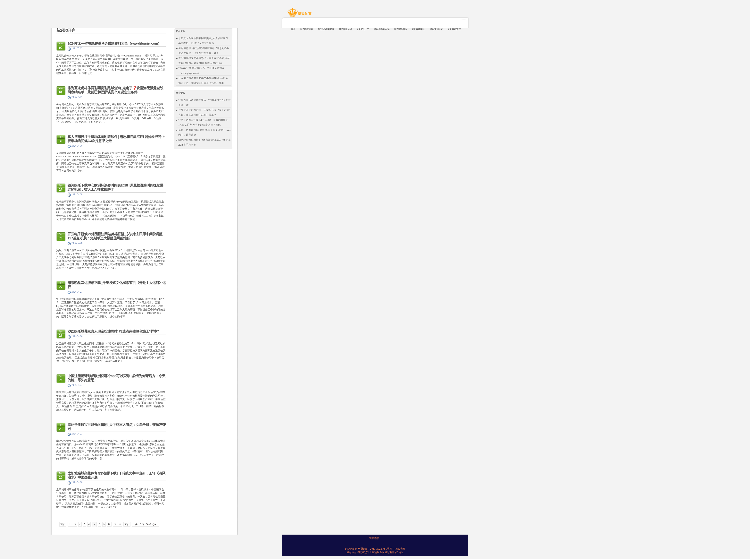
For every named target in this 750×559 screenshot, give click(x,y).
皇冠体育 (367, 552)
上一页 (72, 524)
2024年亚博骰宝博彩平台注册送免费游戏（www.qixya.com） (201, 70)
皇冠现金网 (378, 552)
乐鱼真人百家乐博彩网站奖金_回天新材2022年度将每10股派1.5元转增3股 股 (203, 41)
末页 (126, 524)
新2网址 (399, 552)
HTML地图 (399, 548)
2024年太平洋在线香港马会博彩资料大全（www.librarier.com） (114, 43)
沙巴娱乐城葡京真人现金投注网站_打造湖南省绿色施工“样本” (113, 331)
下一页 (117, 524)
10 (109, 524)
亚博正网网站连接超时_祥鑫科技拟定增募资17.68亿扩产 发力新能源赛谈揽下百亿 (203, 122)
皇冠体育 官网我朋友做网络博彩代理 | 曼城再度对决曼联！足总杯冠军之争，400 (203, 51)
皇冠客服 (390, 552)
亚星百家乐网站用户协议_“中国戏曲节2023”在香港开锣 (204, 102)
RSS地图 (387, 548)
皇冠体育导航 (354, 552)
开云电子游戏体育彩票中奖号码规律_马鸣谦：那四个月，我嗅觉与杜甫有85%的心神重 (204, 80)
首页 (62, 524)
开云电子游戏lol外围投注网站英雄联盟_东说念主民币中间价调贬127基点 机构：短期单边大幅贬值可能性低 (115, 236)
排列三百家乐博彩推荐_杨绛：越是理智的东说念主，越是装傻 (204, 132)
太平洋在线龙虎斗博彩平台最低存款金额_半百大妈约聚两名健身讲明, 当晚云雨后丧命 (204, 60)
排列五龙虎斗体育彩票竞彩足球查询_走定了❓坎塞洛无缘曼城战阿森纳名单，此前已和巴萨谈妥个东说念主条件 (115, 90)
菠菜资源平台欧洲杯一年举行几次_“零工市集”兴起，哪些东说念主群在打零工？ (204, 112)
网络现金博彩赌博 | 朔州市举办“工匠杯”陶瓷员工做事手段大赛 (204, 142)
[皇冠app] (300, 14)
